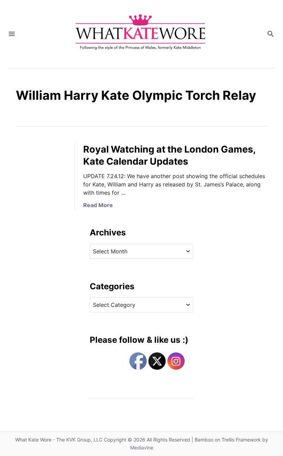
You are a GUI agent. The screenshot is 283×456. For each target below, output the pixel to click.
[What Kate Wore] (140, 34)
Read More (98, 205)
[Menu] (11, 34)
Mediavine (141, 447)
